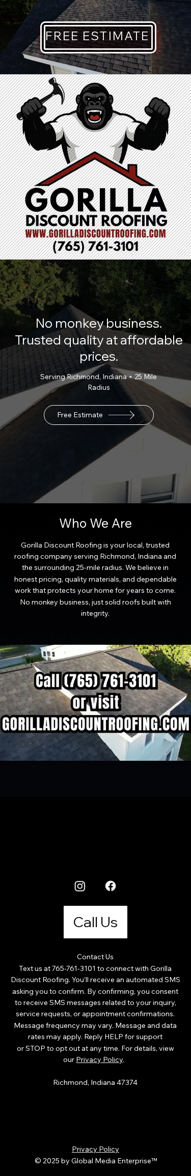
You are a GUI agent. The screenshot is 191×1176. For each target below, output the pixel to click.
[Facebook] (111, 886)
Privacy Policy (99, 1059)
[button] (173, 748)
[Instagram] (80, 886)
